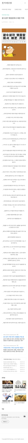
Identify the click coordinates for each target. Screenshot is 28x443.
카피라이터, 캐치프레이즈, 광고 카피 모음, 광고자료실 (10, 417)
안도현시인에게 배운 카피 (8, 362)
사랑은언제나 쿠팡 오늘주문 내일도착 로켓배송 (14, 348)
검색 (22, 3)
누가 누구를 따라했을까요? (9, 369)
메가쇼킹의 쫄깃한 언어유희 (9, 365)
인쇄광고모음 (18, 9)
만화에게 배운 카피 (7, 367)
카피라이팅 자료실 (6, 9)
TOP (25, 439)
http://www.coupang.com (9, 334)
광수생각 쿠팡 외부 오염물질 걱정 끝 (13, 337)
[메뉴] (25, 3)
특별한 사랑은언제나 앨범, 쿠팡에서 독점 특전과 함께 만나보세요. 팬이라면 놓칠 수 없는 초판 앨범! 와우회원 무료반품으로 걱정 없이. (13, 350)
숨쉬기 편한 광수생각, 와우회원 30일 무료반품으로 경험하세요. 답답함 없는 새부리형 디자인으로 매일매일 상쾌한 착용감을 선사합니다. (13, 339)
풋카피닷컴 (7, 3)
